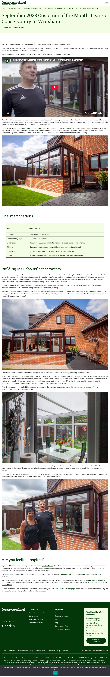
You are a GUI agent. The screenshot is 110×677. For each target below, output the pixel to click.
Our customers (14, 8)
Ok (55, 673)
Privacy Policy (41, 650)
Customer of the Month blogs (73, 574)
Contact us (58, 613)
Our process (33, 616)
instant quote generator (95, 580)
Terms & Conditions (8, 650)
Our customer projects (32, 8)
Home (3, 8)
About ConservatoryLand (38, 613)
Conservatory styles (36, 623)
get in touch (48, 566)
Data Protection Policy (25, 650)
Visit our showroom (36, 619)
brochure (95, 574)
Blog (56, 623)
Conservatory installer (62, 629)
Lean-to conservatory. (35, 128)
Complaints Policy (54, 650)
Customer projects (61, 616)
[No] (107, 671)
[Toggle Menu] (106, 3)
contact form (7, 585)
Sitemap (65, 650)
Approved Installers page (64, 589)
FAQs (57, 619)
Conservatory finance (62, 626)
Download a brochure (96, 640)
